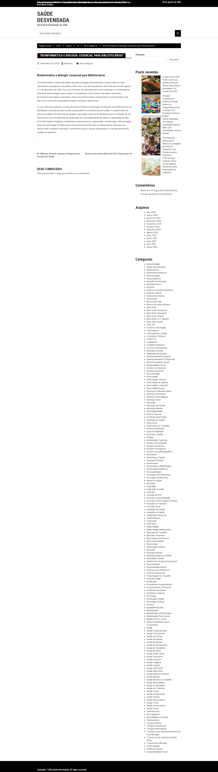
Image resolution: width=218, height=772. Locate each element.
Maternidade (153, 526)
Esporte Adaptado (155, 431)
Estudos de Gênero (156, 446)
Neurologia (152, 544)
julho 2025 (151, 235)
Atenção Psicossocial (156, 281)
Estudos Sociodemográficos (160, 451)
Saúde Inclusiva (154, 659)
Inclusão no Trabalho (157, 503)
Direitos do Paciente (156, 368)
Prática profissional (156, 573)
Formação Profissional (157, 477)
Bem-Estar (152, 307)
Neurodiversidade (155, 541)
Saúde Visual (153, 708)
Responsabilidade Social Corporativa (158, 623)
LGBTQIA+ (152, 523)
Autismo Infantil (154, 293)
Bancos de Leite (154, 301)
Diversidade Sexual (155, 388)
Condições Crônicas (156, 336)
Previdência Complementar (159, 584)
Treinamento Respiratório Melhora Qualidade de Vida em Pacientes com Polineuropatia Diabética (171, 146)
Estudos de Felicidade (157, 443)
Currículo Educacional (157, 347)
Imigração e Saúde (155, 489)
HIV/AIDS (151, 483)
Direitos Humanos (155, 371)
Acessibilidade (153, 264)
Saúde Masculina (154, 671)
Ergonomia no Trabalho (158, 425)
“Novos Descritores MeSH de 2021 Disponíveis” (107, 153)
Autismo (150, 287)
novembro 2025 (154, 223)
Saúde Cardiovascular (157, 630)
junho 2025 (152, 238)
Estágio (150, 437)
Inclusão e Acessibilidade (158, 497)
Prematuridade (154, 578)
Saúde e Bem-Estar (156, 653)
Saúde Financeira (155, 656)
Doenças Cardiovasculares (159, 391)
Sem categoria (86, 63)
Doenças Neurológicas (157, 396)
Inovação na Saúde (155, 512)
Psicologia (151, 596)
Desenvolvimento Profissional (161, 359)
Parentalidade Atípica (157, 567)
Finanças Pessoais (155, 460)
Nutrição (151, 549)
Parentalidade (153, 564)
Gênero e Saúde (154, 480)
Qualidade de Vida (155, 607)
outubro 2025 (153, 226)
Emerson (68, 63)
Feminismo (152, 454)
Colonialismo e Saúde (157, 333)
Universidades (153, 746)
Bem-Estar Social (154, 321)
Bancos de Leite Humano (158, 304)
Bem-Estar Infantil (155, 316)
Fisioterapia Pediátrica (157, 469)
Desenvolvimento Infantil (158, 356)
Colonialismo (153, 330)
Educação (151, 402)
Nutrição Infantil (154, 552)
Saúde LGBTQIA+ (155, 668)
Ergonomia (152, 422)
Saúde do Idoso (154, 650)
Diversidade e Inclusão (157, 385)
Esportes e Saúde (155, 434)
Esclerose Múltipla (155, 428)
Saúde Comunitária (156, 633)
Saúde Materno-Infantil (158, 673)
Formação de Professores (159, 474)
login (59, 173)
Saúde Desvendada (53, 16)
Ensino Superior (154, 414)
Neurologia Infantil (156, 546)
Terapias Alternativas (157, 728)
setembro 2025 (154, 229)
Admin (143, 190)
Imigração (151, 486)
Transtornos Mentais (157, 743)
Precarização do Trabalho (159, 575)
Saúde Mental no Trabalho (159, 679)
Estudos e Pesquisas (156, 448)
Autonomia (152, 298)
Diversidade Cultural (156, 379)
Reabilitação (152, 610)
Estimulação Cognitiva (157, 440)
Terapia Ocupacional (156, 725)
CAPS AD (151, 324)
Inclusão (151, 492)
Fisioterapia (152, 463)
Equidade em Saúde (156, 420)
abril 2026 (151, 212)
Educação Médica (155, 408)
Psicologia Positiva (155, 601)
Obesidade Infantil (155, 558)
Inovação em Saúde (156, 509)
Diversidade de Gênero (157, 382)
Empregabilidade (154, 411)
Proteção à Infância (156, 593)
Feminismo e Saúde (156, 457)
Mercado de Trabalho (157, 532)
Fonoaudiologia (154, 471)
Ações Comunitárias (156, 267)
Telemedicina (153, 720)
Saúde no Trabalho (156, 688)
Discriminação (153, 373)
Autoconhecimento (156, 295)
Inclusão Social (153, 506)
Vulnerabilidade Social (157, 751)
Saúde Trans (153, 702)
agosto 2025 (152, 232)
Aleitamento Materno (157, 272)
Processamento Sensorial (159, 587)
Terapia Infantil (154, 723)
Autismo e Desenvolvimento (160, 290)
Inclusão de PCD (154, 495)
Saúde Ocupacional (156, 694)
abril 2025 (151, 244)
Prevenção (152, 581)
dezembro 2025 (154, 221)
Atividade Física (154, 284)
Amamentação (153, 275)
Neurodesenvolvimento (158, 538)
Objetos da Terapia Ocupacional (162, 561)
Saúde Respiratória (156, 699)
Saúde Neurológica (156, 682)
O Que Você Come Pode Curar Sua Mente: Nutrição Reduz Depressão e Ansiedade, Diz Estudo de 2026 (81, 2)
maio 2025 (151, 241)
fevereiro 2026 (153, 218)
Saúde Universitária (156, 705)
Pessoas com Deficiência (158, 570)
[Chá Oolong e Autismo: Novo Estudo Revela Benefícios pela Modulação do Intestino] (151, 166)
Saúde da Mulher (155, 642)
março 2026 (152, 215)
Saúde (149, 627)
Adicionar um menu (50, 33)
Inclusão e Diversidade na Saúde (162, 500)
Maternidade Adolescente (159, 529)
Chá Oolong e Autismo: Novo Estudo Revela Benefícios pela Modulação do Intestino (169, 165)
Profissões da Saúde (156, 590)
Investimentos (153, 518)
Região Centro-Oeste (157, 619)
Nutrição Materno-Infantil (159, 555)
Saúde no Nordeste (156, 685)
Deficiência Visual (155, 350)
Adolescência (153, 269)
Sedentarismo (153, 711)
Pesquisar (140, 54)
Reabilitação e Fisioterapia (159, 613)
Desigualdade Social (156, 365)
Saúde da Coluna (154, 636)
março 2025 (152, 247)
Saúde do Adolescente (157, 645)
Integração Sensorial (156, 515)
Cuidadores (152, 342)
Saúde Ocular (153, 691)
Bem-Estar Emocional (157, 310)
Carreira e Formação (156, 327)
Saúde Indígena (154, 662)
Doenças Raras (154, 399)
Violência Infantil (154, 748)
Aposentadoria (154, 278)
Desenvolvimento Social (158, 362)
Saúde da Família (154, 639)
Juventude (151, 520)
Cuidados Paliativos (156, 344)
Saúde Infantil (153, 665)
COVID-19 (151, 339)
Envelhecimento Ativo (157, 417)
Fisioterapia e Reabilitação (159, 466)
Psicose (150, 604)
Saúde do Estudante (156, 648)
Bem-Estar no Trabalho (158, 318)
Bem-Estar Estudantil (157, 313)
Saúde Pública (153, 697)
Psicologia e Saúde (155, 598)
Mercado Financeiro (156, 535)
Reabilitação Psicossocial (158, 616)
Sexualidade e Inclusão (157, 717)
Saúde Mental (153, 676)
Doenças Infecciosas (156, 394)
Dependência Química (157, 353)
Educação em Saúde (156, 405)
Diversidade (152, 376)
